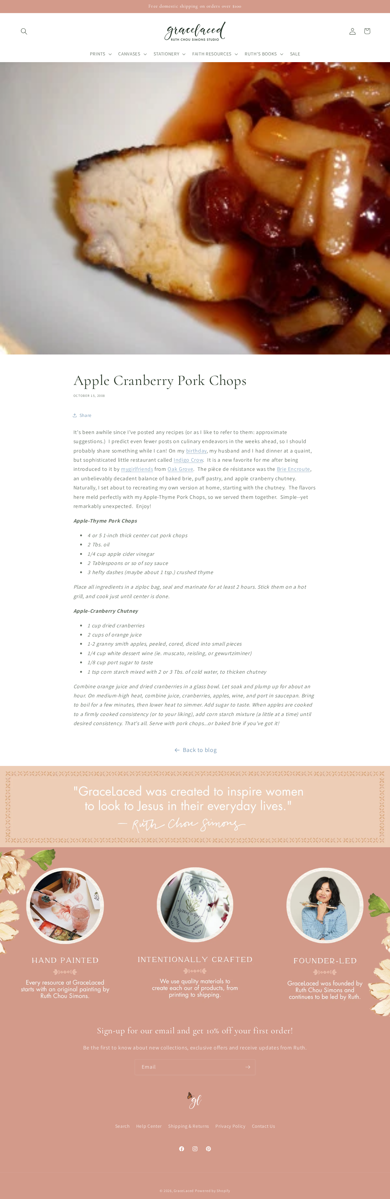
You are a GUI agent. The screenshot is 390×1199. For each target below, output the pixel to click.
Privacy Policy (230, 1126)
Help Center (149, 1126)
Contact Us (263, 1126)
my (124, 468)
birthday (196, 450)
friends (144, 468)
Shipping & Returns (188, 1126)
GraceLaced (184, 1190)
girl (132, 468)
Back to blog (200, 750)
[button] (24, 31)
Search (122, 1126)
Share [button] (86, 415)
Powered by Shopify (212, 1190)
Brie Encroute (293, 468)
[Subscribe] (247, 1067)
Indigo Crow (188, 459)
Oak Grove (180, 468)
